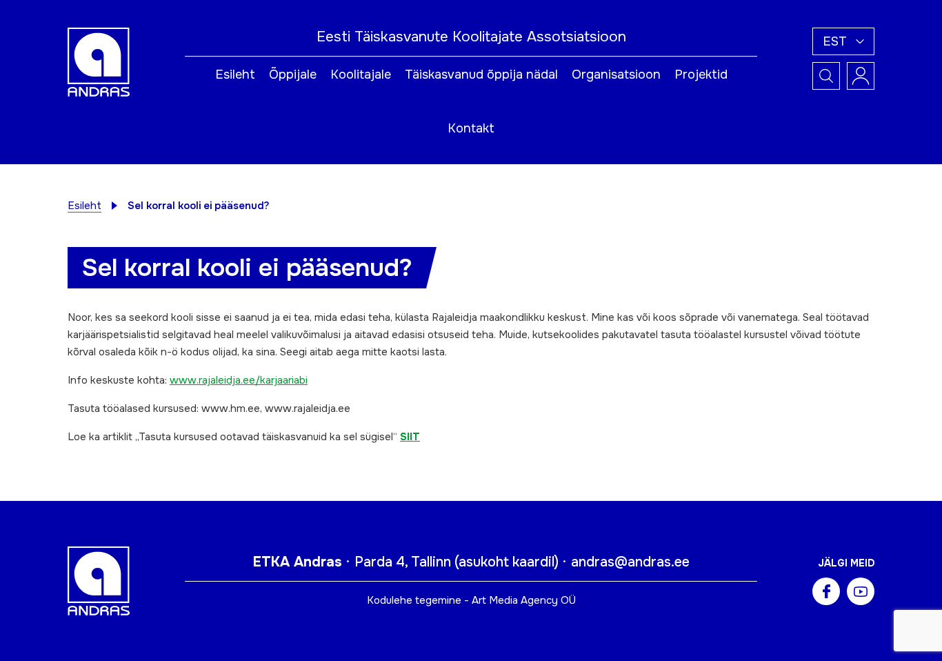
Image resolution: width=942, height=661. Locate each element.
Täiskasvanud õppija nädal (481, 74)
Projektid (701, 74)
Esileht (235, 74)
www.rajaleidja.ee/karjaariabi (239, 380)
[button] (843, 41)
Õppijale (293, 74)
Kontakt (471, 128)
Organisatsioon (616, 74)
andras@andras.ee (630, 562)
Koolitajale (360, 74)
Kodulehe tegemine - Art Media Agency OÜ (471, 600)
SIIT (410, 437)
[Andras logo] (99, 61)
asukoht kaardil (506, 562)
